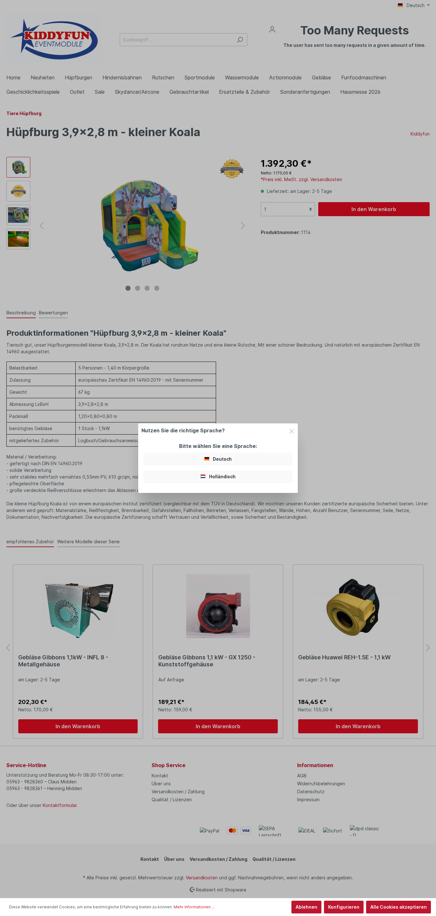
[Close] (291, 430)
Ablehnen (306, 907)
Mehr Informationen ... (194, 907)
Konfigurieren (343, 907)
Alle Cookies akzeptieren (398, 907)
